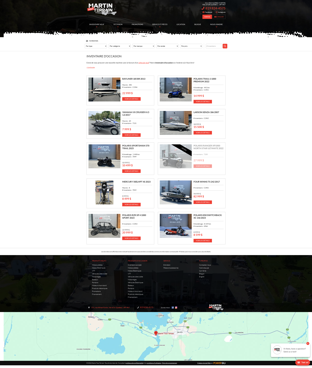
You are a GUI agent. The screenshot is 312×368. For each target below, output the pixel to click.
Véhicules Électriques (135, 282)
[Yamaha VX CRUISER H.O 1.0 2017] (104, 123)
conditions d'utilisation (154, 363)
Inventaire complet (134, 265)
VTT (93, 271)
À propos (203, 261)
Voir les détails (131, 99)
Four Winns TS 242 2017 (207, 181)
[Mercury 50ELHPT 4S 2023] (104, 192)
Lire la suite (91, 67)
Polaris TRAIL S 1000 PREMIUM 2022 (205, 80)
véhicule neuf (143, 63)
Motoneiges (96, 277)
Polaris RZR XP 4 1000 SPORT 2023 (134, 216)
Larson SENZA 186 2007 (206, 112)
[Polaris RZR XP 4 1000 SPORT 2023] (104, 226)
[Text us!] (302, 363)
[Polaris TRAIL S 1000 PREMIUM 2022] (176, 89)
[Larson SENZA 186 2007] (176, 123)
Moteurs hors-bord (99, 285)
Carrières (202, 271)
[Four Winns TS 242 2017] (176, 192)
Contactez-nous (205, 265)
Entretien (166, 265)
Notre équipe (204, 268)
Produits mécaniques (99, 288)
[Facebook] (173, 307)
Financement (97, 294)
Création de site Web (203, 363)
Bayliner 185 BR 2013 (133, 79)
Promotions (96, 291)
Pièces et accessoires (170, 268)
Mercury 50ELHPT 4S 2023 (136, 181)
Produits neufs (99, 261)
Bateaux (95, 280)
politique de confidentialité (134, 363)
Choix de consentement (169, 363)
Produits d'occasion (137, 261)
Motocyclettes (97, 265)
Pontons (95, 282)
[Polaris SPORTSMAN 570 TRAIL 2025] (104, 156)
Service (166, 261)
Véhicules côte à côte (99, 274)
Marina (207, 17)
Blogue (201, 274)
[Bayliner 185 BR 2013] (104, 89)
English (221, 17)
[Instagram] (176, 307)
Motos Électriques (98, 268)
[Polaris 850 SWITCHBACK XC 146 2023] (176, 226)
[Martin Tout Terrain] (102, 9)
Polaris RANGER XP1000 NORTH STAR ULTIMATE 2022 (208, 147)
